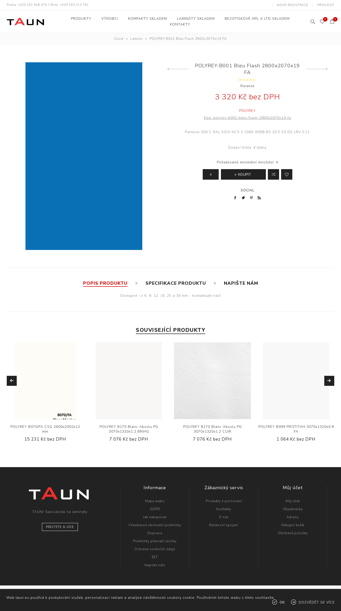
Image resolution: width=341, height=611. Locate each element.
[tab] (105, 283)
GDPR (155, 509)
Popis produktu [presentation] (105, 283)
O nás (224, 517)
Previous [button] (12, 381)
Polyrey (247, 110)
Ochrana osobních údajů (155, 549)
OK (282, 602)
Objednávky (293, 509)
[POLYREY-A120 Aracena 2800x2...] (177, 69)
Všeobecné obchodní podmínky (155, 525)
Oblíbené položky (293, 533)
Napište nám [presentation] (241, 283)
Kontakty (223, 509)
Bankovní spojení (223, 525)
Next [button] (329, 381)
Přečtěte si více (60, 527)
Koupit (60, 381)
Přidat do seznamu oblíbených (286, 174)
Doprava (155, 533)
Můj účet (293, 501)
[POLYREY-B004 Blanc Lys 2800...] (317, 69)
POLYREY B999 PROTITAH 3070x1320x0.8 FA (296, 429)
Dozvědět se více (317, 602)
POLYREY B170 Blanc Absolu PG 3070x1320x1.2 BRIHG (129, 429)
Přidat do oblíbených (50, 381)
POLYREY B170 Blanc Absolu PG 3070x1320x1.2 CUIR (212, 429)
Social (247, 190)
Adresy (293, 517)
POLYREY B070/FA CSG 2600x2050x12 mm (45, 429)
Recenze (247, 86)
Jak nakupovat (155, 517)
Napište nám (155, 565)
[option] (45, 396)
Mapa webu (155, 501)
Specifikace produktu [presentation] (176, 283)
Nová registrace (292, 5)
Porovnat (273, 174)
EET (155, 557)
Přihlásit (325, 5)
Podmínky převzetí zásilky (155, 541)
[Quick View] (30, 381)
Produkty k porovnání (224, 501)
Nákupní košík (292, 525)
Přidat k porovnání (40, 381)
